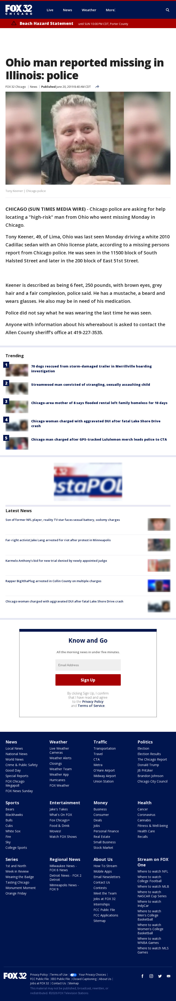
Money (100, 802)
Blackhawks (14, 814)
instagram (151, 976)
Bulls (9, 820)
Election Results (149, 754)
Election (143, 748)
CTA (97, 759)
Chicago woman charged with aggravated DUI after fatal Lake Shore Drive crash (64, 601)
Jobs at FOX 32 (105, 899)
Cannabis (144, 820)
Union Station (104, 781)
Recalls (143, 836)
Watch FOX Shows (63, 836)
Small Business (105, 842)
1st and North (16, 866)
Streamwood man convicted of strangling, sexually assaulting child (90, 384)
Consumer (101, 814)
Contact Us (102, 882)
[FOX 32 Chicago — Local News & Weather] (21, 9)
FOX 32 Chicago (16, 87)
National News (17, 754)
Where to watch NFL (153, 871)
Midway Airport (105, 776)
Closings (56, 763)
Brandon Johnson (150, 776)
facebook (142, 976)
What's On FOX (61, 814)
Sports (12, 802)
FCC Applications (106, 915)
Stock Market (103, 847)
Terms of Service (91, 705)
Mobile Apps (103, 871)
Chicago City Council (153, 781)
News (33, 87)
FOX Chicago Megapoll (15, 783)
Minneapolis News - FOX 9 (64, 887)
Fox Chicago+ (60, 820)
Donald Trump (148, 765)
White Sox (13, 831)
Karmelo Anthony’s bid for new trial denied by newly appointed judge (56, 561)
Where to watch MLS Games (153, 950)
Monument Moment (21, 888)
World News (15, 759)
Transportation (105, 748)
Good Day (13, 770)
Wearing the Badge (20, 877)
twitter (160, 976)
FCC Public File (104, 910)
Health (144, 802)
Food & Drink (59, 825)
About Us (103, 859)
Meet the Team (105, 893)
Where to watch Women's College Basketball (150, 929)
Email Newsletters (107, 877)
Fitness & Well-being (153, 825)
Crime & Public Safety (22, 765)
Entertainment (65, 802)
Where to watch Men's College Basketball (149, 915)
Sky (8, 842)
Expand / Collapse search (167, 10)
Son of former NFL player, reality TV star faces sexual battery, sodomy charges (63, 520)
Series (12, 859)
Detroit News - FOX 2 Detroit (65, 877)
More (110, 10)
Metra (98, 765)
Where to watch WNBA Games (149, 940)
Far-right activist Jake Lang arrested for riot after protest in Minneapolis (58, 540)
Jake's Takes (59, 809)
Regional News (65, 859)
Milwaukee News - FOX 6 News (63, 868)
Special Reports (17, 776)
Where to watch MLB (153, 886)
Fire (8, 836)
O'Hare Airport (104, 770)
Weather (58, 742)
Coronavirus (146, 814)
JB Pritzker (145, 770)
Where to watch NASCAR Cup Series (152, 894)
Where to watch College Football (150, 879)
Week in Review (17, 871)
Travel (98, 754)
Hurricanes (57, 780)
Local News (14, 748)
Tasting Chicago (17, 882)
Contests (100, 888)
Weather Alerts (61, 758)
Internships (102, 904)
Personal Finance (106, 831)
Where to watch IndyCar (149, 903)
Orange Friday (16, 893)
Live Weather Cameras (59, 750)
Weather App (59, 774)
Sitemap (100, 920)
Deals (98, 820)
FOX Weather (59, 785)
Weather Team (61, 769)
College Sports (16, 847)
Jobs (97, 825)
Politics (145, 742)
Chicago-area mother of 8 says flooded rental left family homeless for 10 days (99, 403)
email (168, 976)
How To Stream (105, 866)
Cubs (9, 825)
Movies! (55, 831)
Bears (10, 809)
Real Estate (102, 836)
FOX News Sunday (19, 791)
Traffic (100, 742)
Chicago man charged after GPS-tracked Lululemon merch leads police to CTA (99, 439)
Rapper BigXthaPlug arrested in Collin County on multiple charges (53, 581)
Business (100, 809)
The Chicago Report (152, 759)
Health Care (146, 831)
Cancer (143, 809)
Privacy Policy (93, 701)
